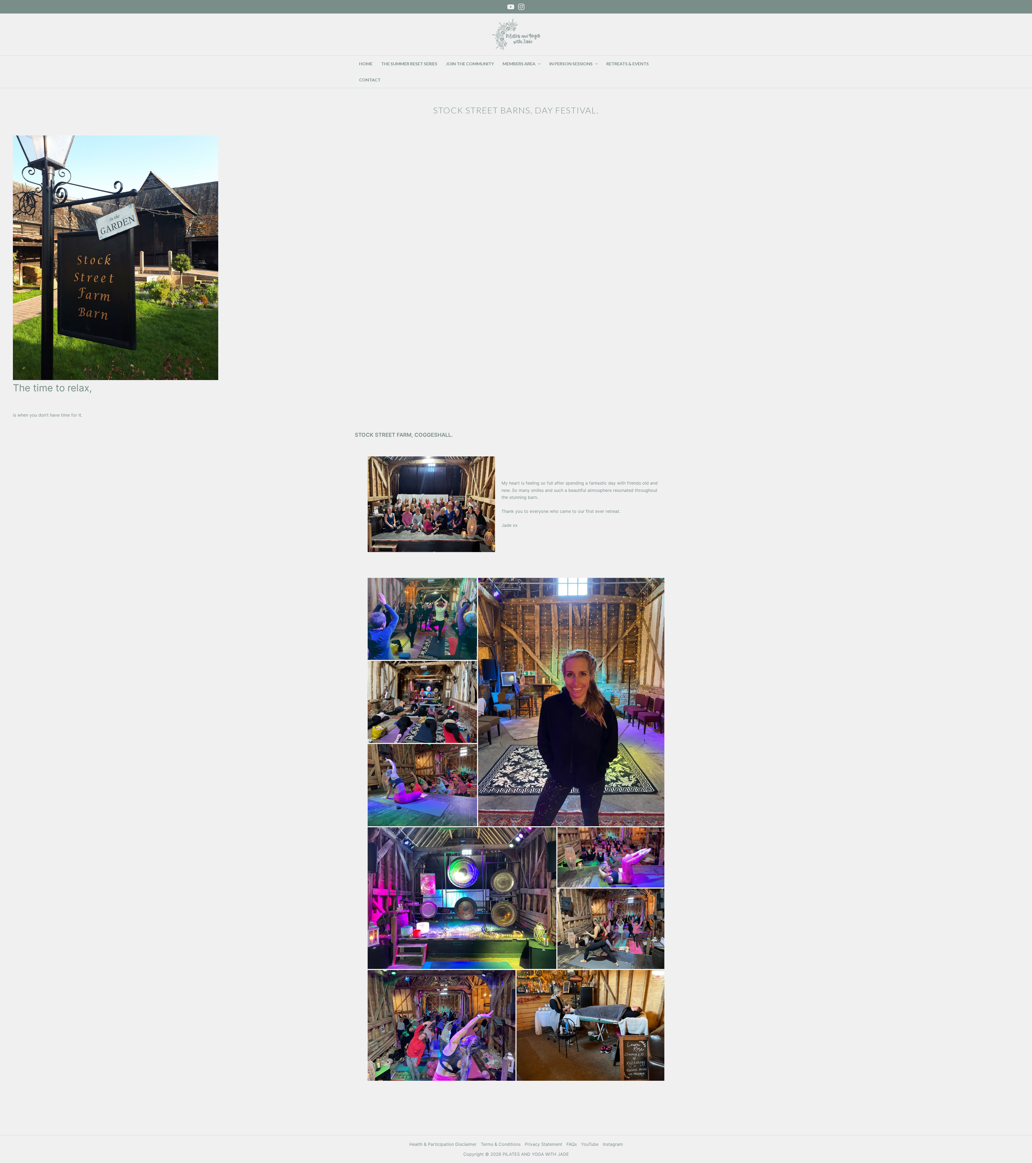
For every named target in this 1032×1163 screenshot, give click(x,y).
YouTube (590, 1144)
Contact (370, 79)
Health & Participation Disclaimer (442, 1144)
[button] (538, 64)
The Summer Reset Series (409, 63)
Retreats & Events (627, 63)
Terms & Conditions (501, 1144)
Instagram (613, 1144)
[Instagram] (521, 6)
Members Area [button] (519, 63)
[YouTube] (510, 6)
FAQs (572, 1144)
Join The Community (470, 63)
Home (365, 63)
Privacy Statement (543, 1144)
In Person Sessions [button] (571, 63)
